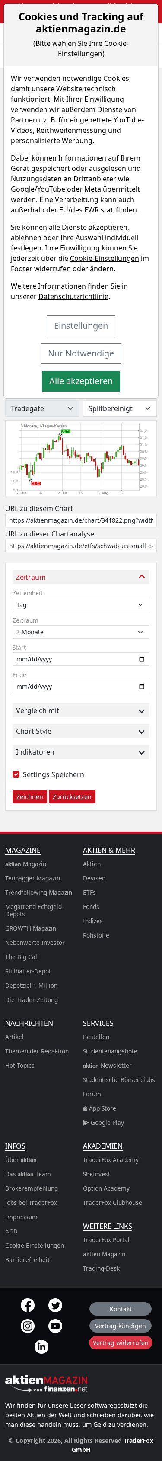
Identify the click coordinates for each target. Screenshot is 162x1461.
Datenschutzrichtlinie (73, 296)
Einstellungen (81, 325)
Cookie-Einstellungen (104, 258)
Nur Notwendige (81, 353)
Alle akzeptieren (81, 381)
